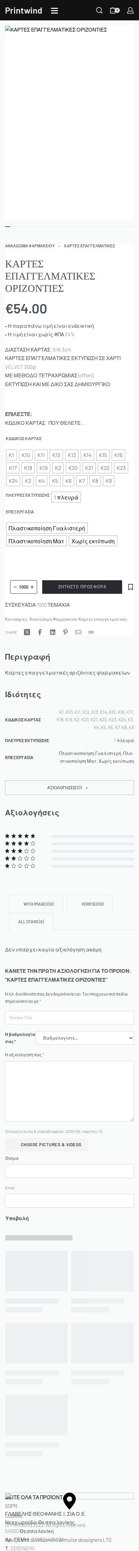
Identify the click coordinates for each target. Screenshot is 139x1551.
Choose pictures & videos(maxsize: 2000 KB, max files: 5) (53, 1131)
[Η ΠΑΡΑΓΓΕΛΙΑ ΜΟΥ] (130, 10)
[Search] (99, 10)
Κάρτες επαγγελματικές (89, 246)
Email (10, 1187)
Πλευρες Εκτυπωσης (28, 495)
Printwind (23, 10)
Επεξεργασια (20, 511)
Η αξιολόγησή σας (24, 1054)
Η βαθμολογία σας (20, 1038)
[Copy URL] (91, 632)
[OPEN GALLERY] (69, 122)
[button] (69, 787)
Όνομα (12, 1158)
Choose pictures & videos (51, 1144)
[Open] (54, 10)
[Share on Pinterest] (65, 632)
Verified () (92, 904)
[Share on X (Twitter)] (27, 632)
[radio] (11, 455)
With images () (38, 904)
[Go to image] (7, 226)
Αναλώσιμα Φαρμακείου (30, 246)
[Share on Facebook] (40, 632)
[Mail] (78, 632)
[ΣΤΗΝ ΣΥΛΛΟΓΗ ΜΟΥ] (130, 587)
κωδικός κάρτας (23, 438)
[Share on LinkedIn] (53, 632)
